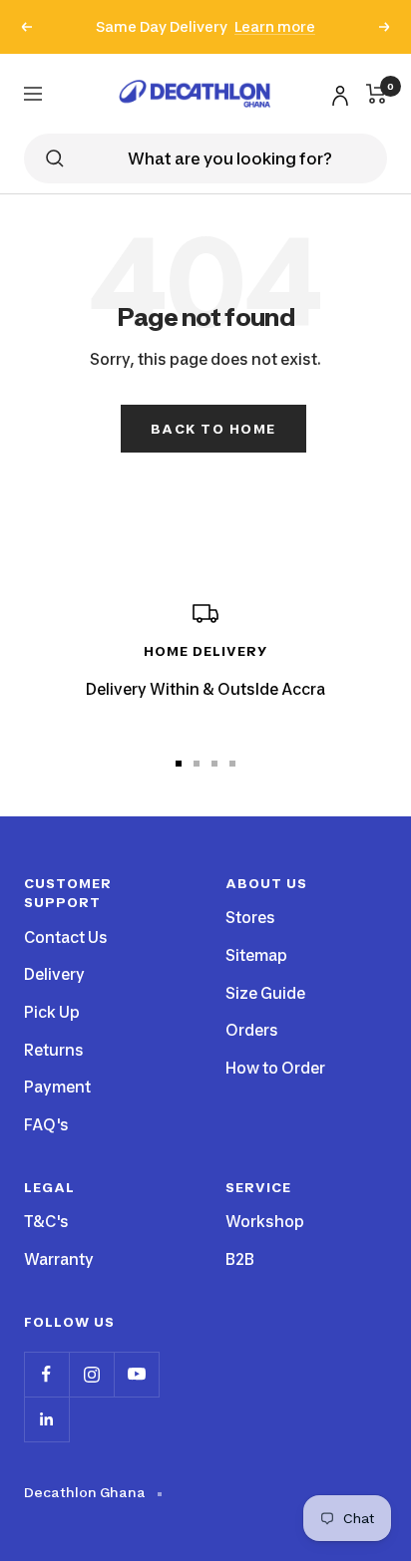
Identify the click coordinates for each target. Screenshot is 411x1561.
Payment (57, 1087)
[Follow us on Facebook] (46, 1374)
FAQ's (46, 1124)
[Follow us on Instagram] (91, 1374)
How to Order (275, 1068)
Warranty (59, 1259)
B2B (239, 1259)
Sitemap (256, 955)
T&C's (46, 1221)
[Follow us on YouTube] (136, 1374)
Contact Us (66, 937)
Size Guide (265, 993)
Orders (251, 1030)
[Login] (337, 92)
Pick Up (52, 1012)
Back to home (213, 429)
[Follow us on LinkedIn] (46, 1419)
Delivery (54, 974)
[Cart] (376, 94)
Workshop (264, 1221)
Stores (250, 917)
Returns (54, 1050)
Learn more (274, 26)
